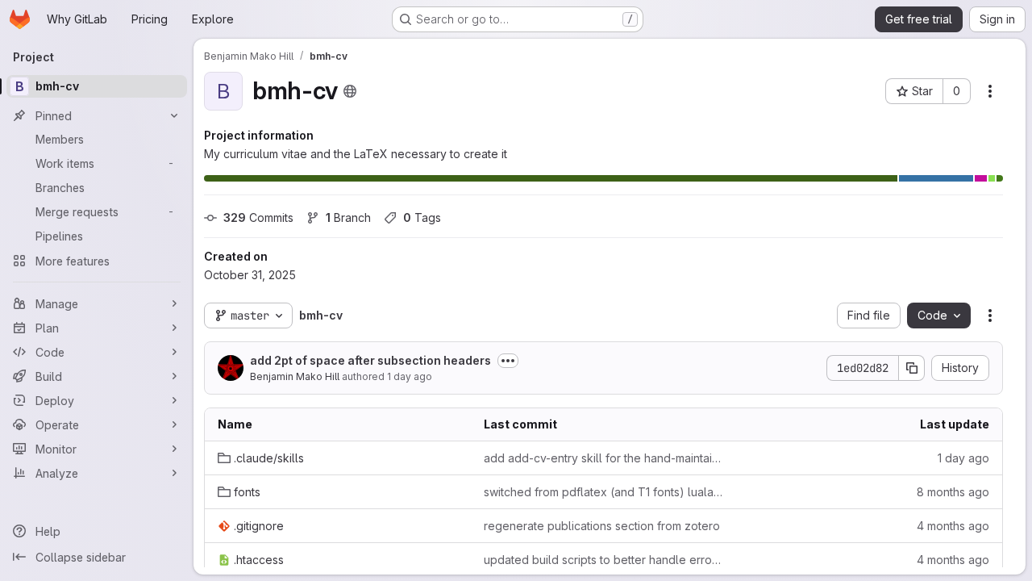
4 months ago (953, 526)
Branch (348, 217)
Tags (422, 217)
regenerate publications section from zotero (602, 526)
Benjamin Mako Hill (294, 376)
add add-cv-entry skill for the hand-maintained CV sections (604, 458)
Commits (258, 217)
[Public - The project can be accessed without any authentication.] (349, 91)
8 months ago (953, 492)
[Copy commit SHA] (912, 368)
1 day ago (409, 376)
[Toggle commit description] (507, 360)
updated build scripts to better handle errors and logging (604, 559)
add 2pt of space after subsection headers (370, 360)
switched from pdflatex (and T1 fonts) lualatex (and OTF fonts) (604, 492)
